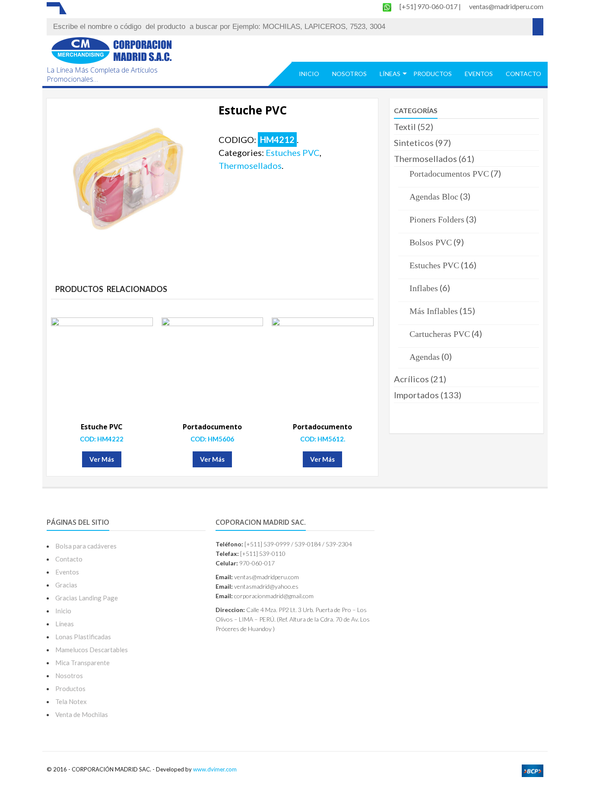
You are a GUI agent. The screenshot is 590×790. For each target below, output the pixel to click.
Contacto (523, 73)
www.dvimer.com (215, 769)
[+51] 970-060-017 (429, 6)
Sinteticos (414, 142)
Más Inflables (433, 311)
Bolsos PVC (430, 242)
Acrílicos (411, 379)
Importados (416, 395)
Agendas (424, 357)
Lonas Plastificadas (83, 637)
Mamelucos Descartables (91, 650)
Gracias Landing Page (86, 598)
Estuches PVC (293, 152)
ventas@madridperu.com (506, 6)
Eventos (479, 73)
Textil (405, 126)
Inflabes (423, 288)
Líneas (390, 73)
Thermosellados (250, 165)
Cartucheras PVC (439, 334)
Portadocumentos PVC (449, 173)
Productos (432, 73)
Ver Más (101, 459)
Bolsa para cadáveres (86, 546)
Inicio (309, 73)
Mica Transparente (82, 662)
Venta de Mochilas (81, 714)
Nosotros (349, 73)
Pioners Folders (436, 219)
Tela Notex (71, 701)
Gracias (66, 585)
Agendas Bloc (433, 196)
